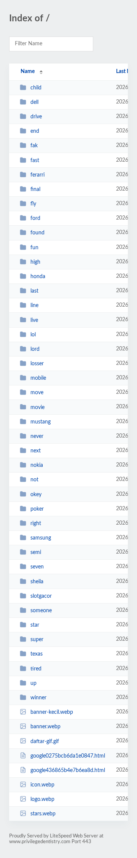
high (35, 262)
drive (36, 116)
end (34, 131)
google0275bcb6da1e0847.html (67, 756)
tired (35, 669)
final (35, 189)
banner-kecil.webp (51, 712)
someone (41, 610)
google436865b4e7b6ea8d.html (67, 770)
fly (33, 204)
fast (34, 160)
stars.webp (43, 814)
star (34, 625)
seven (37, 567)
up (33, 683)
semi (35, 552)
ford (35, 218)
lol (33, 334)
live (34, 320)
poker (37, 509)
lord (35, 349)
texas (36, 654)
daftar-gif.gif (44, 741)
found (37, 233)
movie (37, 407)
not (34, 479)
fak (34, 145)
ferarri (37, 175)
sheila (36, 581)
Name (28, 71)
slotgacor (41, 596)
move (36, 392)
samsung (40, 538)
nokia (36, 465)
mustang (40, 422)
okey (35, 494)
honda (37, 276)
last (34, 291)
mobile (38, 378)
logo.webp (42, 799)
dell (34, 102)
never (36, 436)
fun (34, 247)
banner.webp (45, 726)
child (35, 88)
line (34, 305)
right (35, 523)
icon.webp (42, 785)
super (36, 639)
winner (38, 697)
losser (37, 363)
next (35, 451)
